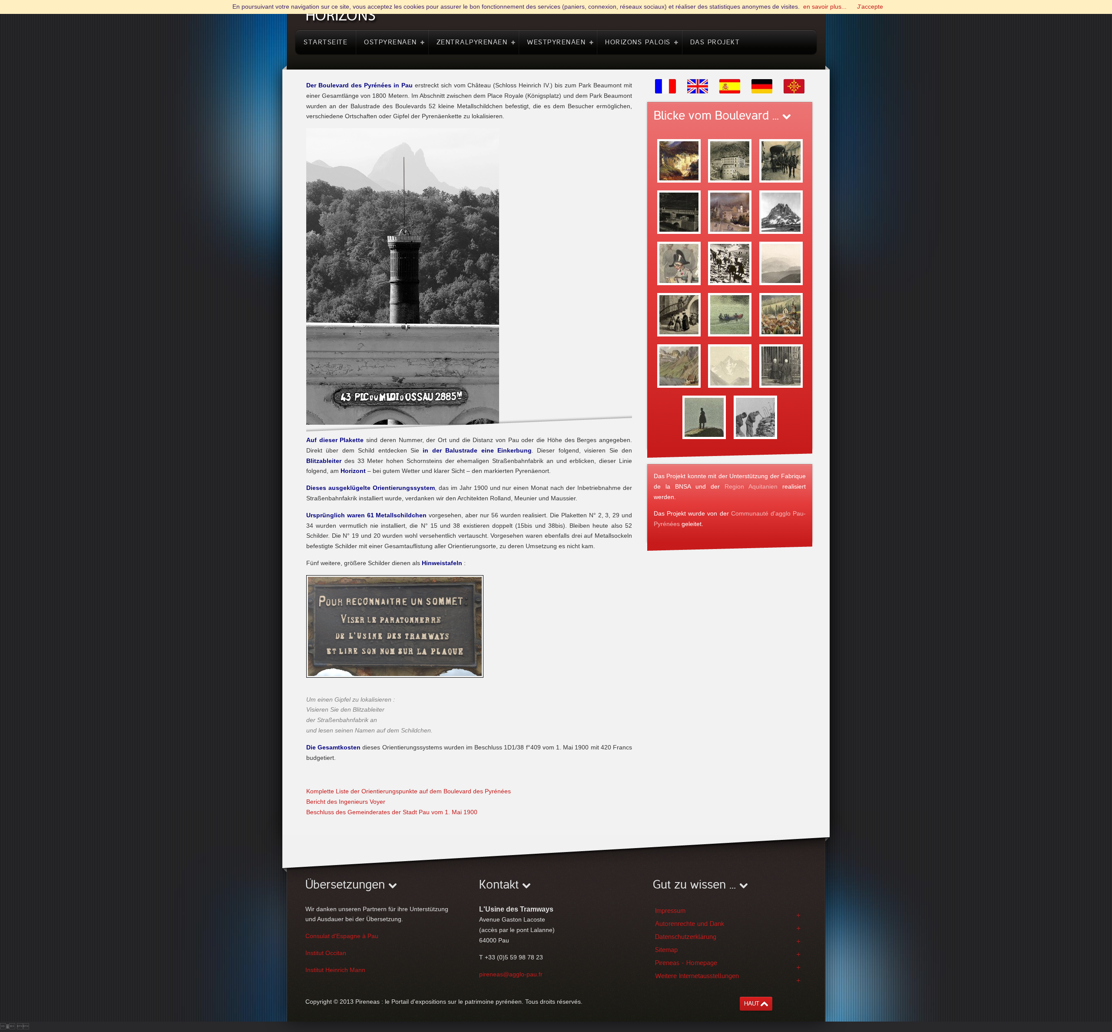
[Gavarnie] (729, 263)
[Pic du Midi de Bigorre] (729, 365)
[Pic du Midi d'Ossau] (781, 211)
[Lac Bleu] (679, 365)
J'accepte (870, 6)
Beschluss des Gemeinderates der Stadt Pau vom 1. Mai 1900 (391, 812)
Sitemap (666, 949)
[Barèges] (679, 263)
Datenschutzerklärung (685, 936)
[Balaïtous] (755, 416)
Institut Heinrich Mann (335, 969)
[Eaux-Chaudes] (729, 160)
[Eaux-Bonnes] (679, 160)
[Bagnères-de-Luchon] (729, 314)
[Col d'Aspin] (781, 263)
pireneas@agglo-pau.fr (511, 974)
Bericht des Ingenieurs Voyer (345, 801)
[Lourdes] (781, 365)
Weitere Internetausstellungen (697, 975)
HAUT (751, 1003)
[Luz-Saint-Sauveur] (781, 314)
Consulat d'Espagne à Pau (341, 935)
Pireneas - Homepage (686, 962)
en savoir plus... (825, 6)
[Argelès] (729, 211)
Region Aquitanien (751, 486)
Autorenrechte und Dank (689, 923)
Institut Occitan (325, 952)
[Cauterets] (679, 314)
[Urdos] (781, 160)
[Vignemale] (704, 416)
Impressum (670, 910)
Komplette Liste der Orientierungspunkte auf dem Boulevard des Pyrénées (408, 791)
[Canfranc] (679, 211)
